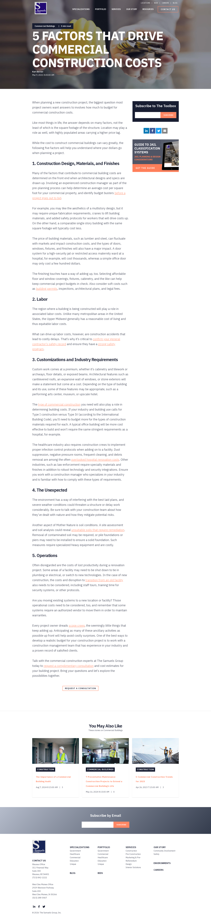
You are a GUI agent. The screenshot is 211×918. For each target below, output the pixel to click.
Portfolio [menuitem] (100, 9)
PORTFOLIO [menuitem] (104, 847)
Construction (45, 769)
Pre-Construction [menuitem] (133, 854)
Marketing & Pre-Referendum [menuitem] (133, 859)
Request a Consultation (80, 688)
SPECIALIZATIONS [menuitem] (79, 847)
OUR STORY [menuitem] (160, 847)
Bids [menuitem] (156, 3)
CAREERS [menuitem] (159, 869)
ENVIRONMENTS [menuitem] (162, 863)
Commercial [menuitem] (75, 857)
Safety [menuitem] (156, 854)
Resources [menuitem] (148, 9)
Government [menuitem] (75, 851)
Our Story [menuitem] (131, 9)
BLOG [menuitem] (72, 873)
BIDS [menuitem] (100, 873)
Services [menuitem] (116, 9)
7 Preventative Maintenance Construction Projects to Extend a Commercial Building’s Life (104, 781)
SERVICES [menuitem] (131, 847)
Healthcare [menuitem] (75, 854)
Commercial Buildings (45, 26)
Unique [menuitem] (73, 864)
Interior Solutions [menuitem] (133, 867)
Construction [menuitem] (131, 851)
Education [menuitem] (74, 861)
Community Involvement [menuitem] (164, 851)
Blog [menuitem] (175, 3)
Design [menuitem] (129, 864)
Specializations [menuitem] (81, 9)
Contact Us (168, 9)
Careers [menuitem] (165, 3)
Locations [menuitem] (145, 3)
